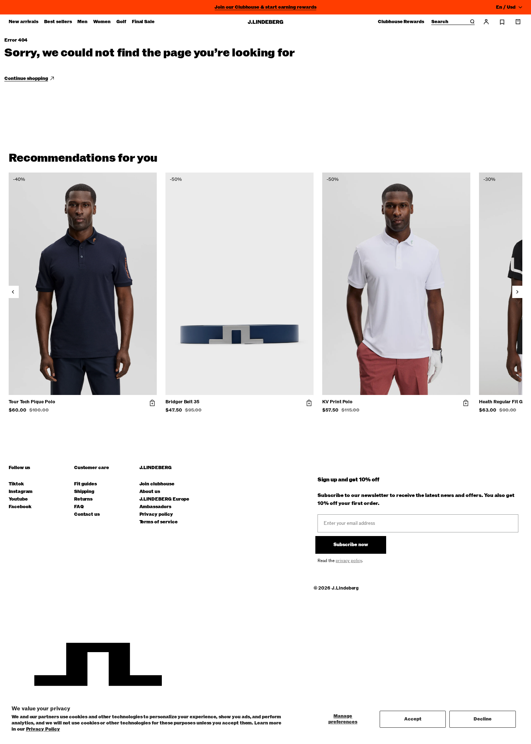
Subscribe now (350, 544)
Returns (83, 499)
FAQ (79, 507)
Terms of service (158, 522)
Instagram (21, 491)
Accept (413, 719)
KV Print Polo (337, 402)
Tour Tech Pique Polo (32, 402)
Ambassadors (155, 507)
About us (149, 491)
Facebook (20, 507)
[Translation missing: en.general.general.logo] (265, 22)
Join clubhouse (156, 484)
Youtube (18, 499)
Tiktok (16, 484)
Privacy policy (156, 514)
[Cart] (518, 21)
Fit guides (85, 484)
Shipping (84, 491)
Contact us (87, 514)
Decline (483, 719)
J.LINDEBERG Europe (164, 499)
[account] (486, 21)
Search (439, 22)
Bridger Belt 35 (182, 402)
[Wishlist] (502, 22)
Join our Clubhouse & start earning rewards (265, 7)
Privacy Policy (43, 729)
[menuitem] (23, 21)
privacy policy (349, 561)
